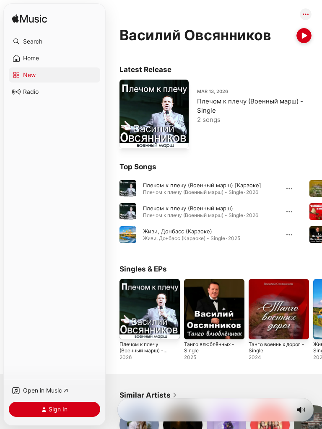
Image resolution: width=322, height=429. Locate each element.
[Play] (304, 35)
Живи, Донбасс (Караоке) (177, 231)
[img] (29, 19)
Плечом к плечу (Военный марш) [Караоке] (202, 185)
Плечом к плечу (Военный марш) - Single (141, 350)
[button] (54, 41)
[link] (148, 395)
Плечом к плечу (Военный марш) (188, 208)
